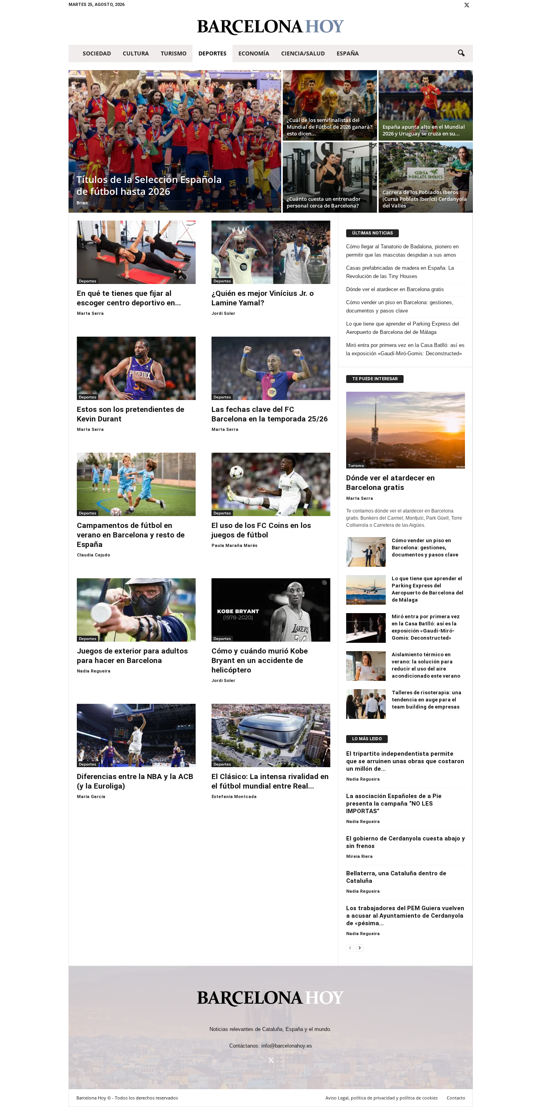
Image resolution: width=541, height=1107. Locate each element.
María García (91, 796)
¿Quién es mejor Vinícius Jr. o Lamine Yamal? (262, 298)
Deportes (212, 53)
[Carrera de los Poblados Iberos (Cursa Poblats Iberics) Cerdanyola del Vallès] (426, 177)
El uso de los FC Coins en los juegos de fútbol (261, 530)
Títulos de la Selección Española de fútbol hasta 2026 (149, 185)
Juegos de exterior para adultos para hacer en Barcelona (132, 655)
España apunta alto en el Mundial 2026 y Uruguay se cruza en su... (424, 130)
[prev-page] (350, 947)
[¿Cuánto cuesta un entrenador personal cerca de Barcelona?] (330, 177)
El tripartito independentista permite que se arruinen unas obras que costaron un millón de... (405, 761)
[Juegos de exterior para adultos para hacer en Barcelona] (136, 610)
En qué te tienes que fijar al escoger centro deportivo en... (129, 298)
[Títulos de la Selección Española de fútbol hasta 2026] (175, 141)
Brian (82, 203)
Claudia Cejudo (93, 555)
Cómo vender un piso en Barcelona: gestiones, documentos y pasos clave (399, 306)
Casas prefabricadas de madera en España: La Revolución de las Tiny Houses (400, 272)
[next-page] (360, 947)
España (348, 53)
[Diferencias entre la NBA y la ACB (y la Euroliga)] (136, 735)
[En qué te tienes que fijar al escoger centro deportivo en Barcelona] (136, 252)
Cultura (136, 53)
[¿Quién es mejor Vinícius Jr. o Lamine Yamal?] (270, 252)
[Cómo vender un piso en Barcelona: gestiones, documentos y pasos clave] (366, 552)
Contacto (456, 1098)
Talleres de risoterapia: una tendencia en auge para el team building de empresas (426, 700)
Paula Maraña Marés (234, 545)
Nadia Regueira (93, 671)
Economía (253, 53)
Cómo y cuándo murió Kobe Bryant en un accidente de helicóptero (259, 660)
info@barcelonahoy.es (286, 1046)
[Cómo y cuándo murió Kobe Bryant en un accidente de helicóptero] (270, 610)
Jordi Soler (223, 313)
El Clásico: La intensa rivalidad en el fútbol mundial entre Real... (270, 781)
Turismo (174, 53)
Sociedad (97, 53)
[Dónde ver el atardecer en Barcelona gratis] (405, 430)
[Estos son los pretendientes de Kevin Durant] (136, 368)
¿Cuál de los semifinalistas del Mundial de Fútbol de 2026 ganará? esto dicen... (329, 126)
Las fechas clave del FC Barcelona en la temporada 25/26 (269, 414)
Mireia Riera (359, 856)
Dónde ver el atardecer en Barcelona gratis (395, 289)
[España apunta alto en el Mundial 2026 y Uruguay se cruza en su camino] (426, 105)
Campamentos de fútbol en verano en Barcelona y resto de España (131, 535)
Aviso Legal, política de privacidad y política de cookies (382, 1098)
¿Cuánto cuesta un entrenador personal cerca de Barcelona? (324, 202)
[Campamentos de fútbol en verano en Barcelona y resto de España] (136, 484)
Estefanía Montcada (234, 796)
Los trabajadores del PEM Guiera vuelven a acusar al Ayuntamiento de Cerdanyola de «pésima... (405, 916)
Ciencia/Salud (303, 53)
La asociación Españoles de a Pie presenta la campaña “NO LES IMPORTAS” (394, 804)
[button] (461, 53)
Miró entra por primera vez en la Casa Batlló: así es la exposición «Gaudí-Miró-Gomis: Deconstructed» (405, 349)
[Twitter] (467, 5)
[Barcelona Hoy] (271, 27)
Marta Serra (90, 313)
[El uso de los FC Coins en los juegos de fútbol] (270, 484)
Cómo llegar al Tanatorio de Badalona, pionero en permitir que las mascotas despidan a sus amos (402, 251)
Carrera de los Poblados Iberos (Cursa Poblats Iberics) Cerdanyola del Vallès (425, 199)
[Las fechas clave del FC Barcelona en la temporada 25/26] (270, 368)
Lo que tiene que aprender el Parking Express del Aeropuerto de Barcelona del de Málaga (402, 328)
